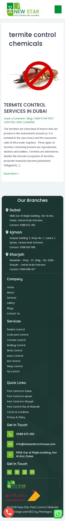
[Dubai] (7, 210)
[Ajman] (7, 232)
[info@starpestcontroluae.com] (10, 444)
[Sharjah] (7, 254)
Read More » (11, 173)
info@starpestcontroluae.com (35, 444)
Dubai (15, 210)
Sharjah (17, 254)
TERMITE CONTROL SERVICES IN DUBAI (25, 108)
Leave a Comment (14, 118)
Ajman (16, 232)
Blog (29, 118)
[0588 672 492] (10, 434)
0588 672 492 (25, 434)
